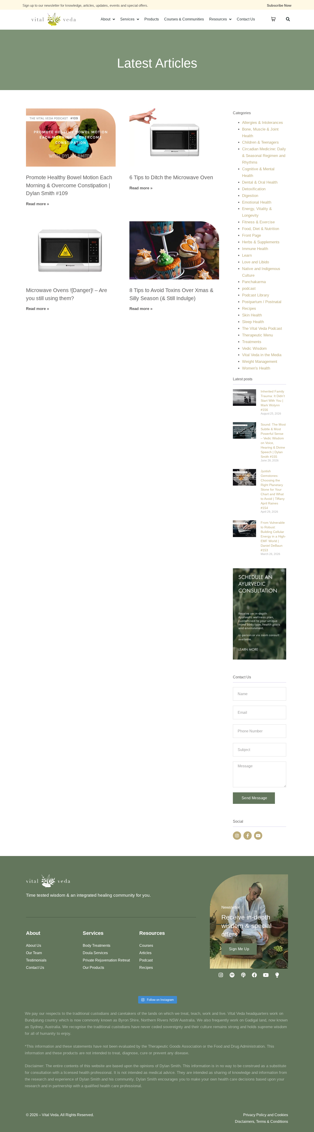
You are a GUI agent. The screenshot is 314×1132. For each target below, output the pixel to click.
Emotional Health (256, 202)
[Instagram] (237, 835)
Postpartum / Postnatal (261, 302)
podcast (249, 288)
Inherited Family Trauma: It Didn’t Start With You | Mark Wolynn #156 (273, 401)
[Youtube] (258, 835)
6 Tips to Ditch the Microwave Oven (171, 177)
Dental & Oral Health (259, 182)
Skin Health (252, 315)
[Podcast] (243, 975)
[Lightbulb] (277, 975)
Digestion (250, 195)
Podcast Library (255, 295)
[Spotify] (232, 975)
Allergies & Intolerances (262, 122)
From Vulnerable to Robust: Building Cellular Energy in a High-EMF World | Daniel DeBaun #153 (273, 536)
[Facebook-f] (247, 835)
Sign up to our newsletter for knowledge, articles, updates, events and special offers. (85, 5)
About (105, 19)
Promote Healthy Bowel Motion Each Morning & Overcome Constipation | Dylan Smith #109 (69, 185)
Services (127, 19)
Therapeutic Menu (257, 335)
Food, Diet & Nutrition (260, 229)
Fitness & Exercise (258, 222)
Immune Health (255, 249)
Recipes (249, 308)
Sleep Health (253, 322)
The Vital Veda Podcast (262, 328)
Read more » (37, 204)
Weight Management (259, 361)
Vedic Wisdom (254, 348)
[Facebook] (254, 975)
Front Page (251, 235)
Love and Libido (255, 262)
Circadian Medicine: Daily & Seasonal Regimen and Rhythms (264, 156)
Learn (247, 255)
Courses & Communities (184, 19)
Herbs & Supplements (261, 242)
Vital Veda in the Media (261, 355)
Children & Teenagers (260, 142)
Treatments (251, 342)
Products (151, 19)
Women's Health (256, 368)
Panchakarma (254, 282)
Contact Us (246, 19)
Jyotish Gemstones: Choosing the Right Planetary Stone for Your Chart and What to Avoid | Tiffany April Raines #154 (273, 489)
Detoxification (253, 189)
